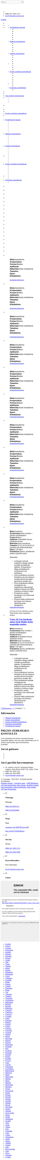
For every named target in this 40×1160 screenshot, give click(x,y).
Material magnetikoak (17, 41)
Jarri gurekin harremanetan (14, 96)
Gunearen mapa (19, 783)
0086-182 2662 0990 (12, 852)
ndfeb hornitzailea (20, 787)
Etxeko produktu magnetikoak (20, 72)
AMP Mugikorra (32, 783)
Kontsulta (4, 744)
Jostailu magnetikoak (17, 53)
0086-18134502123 (12, 806)
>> (14, 708)
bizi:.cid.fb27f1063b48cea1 (15, 831)
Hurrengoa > (8, 708)
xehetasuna (20, 280)
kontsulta (13, 280)
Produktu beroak (7, 783)
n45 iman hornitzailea (8, 789)
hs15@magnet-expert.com (14, 16)
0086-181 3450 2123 (12, 848)
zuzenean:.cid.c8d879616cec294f (17, 827)
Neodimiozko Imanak (17, 27)
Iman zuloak (21, 785)
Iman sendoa (31, 787)
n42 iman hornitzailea (8, 785)
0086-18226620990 (12, 810)
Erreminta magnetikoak (18, 88)
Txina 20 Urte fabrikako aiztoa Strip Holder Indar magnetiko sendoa (21, 621)
